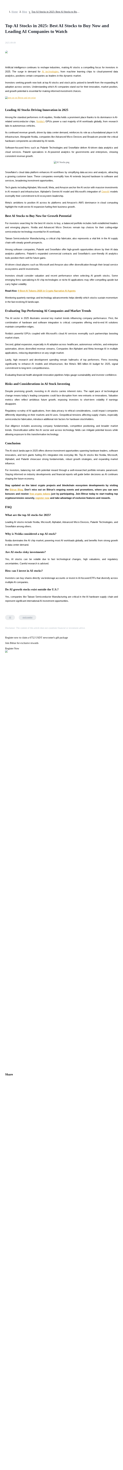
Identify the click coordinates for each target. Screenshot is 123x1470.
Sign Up (11, 897)
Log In (4, 897)
